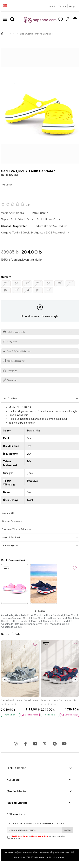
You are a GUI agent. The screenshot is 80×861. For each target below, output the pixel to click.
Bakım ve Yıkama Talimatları (17, 529)
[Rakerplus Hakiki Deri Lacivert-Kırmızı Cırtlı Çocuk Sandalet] (60, 668)
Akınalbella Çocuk (11, 626)
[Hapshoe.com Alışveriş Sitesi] (40, 19)
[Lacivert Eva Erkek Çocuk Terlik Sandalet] (43, 583)
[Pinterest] (54, 744)
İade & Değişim (10, 545)
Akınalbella (7, 615)
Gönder (67, 830)
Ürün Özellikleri (10, 398)
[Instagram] (16, 744)
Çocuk (66, 624)
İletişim (73, 6)
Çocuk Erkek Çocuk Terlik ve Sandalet (45, 618)
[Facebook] (25, 744)
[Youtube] (35, 744)
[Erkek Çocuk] (13, 33)
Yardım (62, 6)
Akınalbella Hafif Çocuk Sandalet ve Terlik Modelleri (31, 624)
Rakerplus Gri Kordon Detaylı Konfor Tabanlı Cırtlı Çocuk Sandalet (20, 700)
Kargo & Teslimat (11, 537)
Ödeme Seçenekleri (12, 521)
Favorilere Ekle (35, 644)
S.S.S (52, 6)
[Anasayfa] (5, 33)
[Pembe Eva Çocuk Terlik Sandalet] (14, 583)
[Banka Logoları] (40, 852)
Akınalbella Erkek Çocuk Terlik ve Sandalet (38, 615)
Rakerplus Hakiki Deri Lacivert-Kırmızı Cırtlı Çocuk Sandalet (60, 700)
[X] (45, 744)
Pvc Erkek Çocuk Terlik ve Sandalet (51, 621)
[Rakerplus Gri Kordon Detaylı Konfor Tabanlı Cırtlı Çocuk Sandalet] (20, 668)
